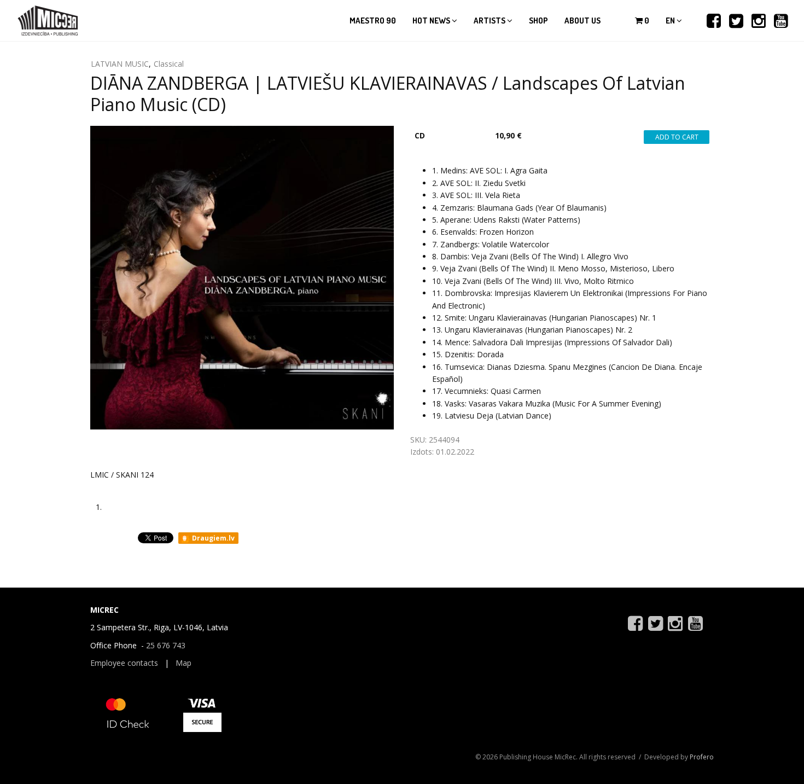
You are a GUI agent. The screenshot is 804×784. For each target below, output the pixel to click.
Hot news (432, 20)
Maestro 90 (372, 20)
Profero (702, 757)
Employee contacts (124, 663)
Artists (490, 20)
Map (183, 663)
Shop (538, 20)
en (671, 20)
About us (582, 20)
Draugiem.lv (212, 538)
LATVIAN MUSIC (120, 64)
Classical (169, 64)
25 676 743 (165, 645)
